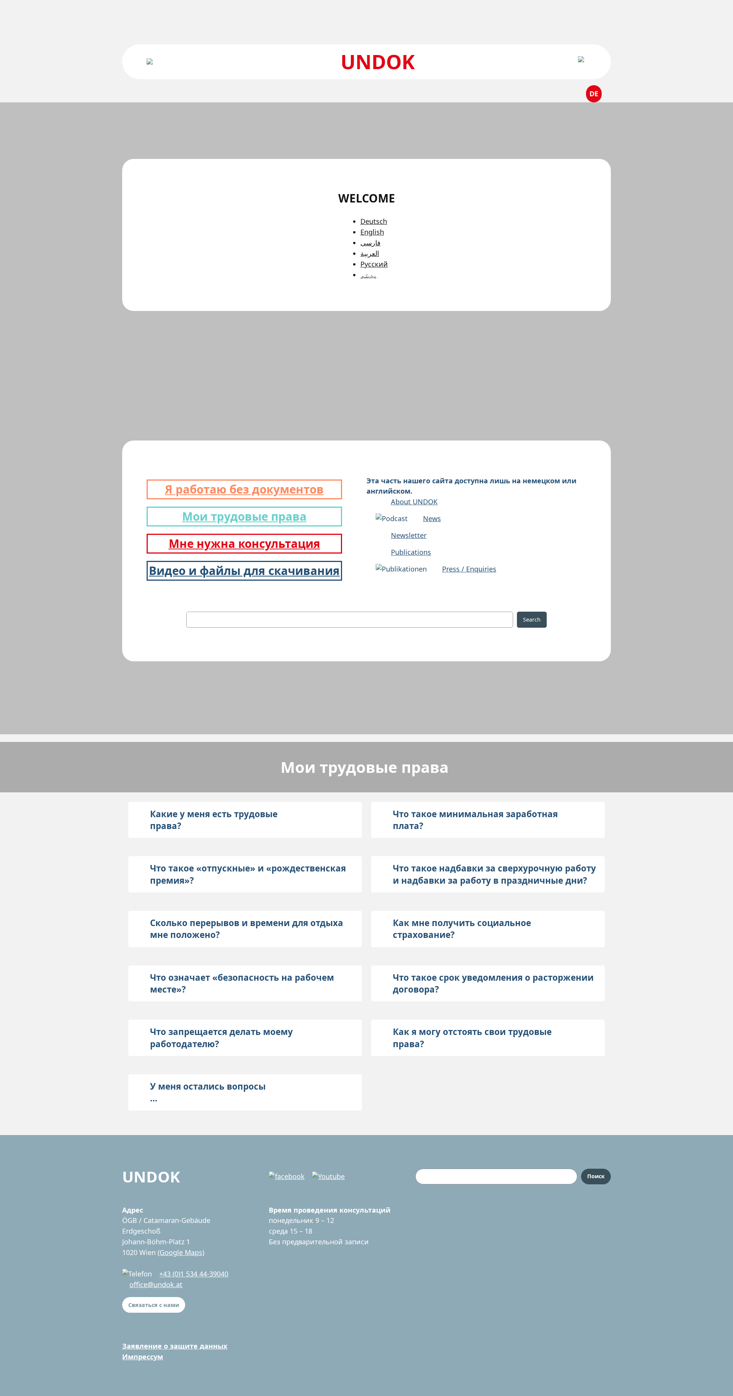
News (432, 518)
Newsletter (408, 535)
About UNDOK (414, 501)
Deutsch (373, 221)
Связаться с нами (153, 1305)
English (372, 231)
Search (532, 619)
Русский (374, 264)
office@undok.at (155, 1284)
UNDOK (378, 61)
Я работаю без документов (244, 489)
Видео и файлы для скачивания (244, 570)
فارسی (370, 242)
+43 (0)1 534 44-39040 (193, 1273)
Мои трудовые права (244, 516)
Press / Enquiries (469, 568)
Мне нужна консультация (244, 543)
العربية (369, 253)
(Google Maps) (181, 1252)
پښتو (368, 274)
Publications (411, 552)
